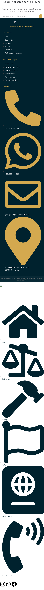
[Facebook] (14, 584)
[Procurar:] (20, 16)
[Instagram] (2, 584)
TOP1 (26, 280)
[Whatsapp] (8, 584)
